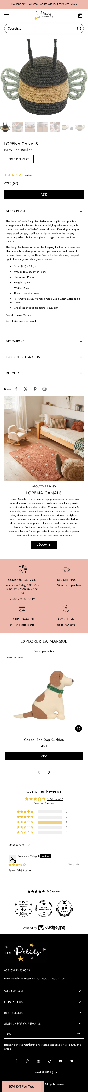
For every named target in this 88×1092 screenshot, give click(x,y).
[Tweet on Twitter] (25, 389)
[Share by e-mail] (44, 389)
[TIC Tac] (49, 1061)
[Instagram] (38, 1061)
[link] (53, 651)
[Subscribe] (78, 1034)
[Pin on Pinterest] (35, 389)
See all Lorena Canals (18, 315)
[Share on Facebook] (16, 389)
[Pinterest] (27, 1061)
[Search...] (79, 28)
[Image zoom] (44, 76)
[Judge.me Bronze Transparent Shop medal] (44, 908)
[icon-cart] (79, 15)
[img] (17, 865)
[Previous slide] (39, 772)
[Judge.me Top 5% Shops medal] (64, 908)
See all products (43, 651)
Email (9, 1034)
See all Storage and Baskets (21, 321)
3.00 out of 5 (55, 799)
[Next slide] (49, 772)
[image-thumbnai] (5, 127)
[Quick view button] (78, 728)
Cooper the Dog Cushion (44, 739)
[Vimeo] (71, 1061)
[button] (13, 175)
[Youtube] (60, 1061)
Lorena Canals (21, 144)
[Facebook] (16, 1061)
